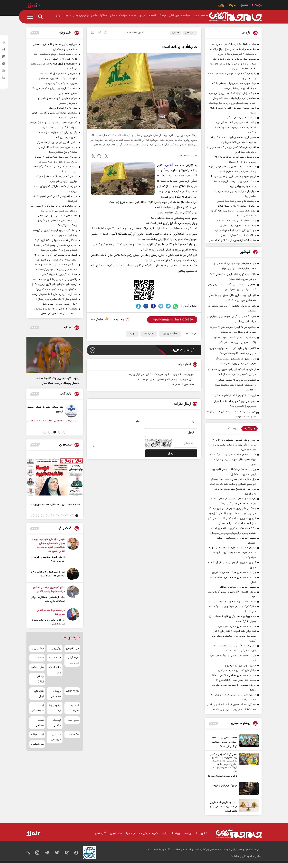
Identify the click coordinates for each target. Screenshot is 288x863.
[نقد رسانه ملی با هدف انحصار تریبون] (73, 411)
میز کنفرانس (37, 744)
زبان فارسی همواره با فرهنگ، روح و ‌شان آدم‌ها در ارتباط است (48, 574)
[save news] (105, 33)
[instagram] (3, 43)
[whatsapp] (175, 306)
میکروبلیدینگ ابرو (54, 708)
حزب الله (148, 333)
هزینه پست (55, 658)
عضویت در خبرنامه (148, 833)
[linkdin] (145, 306)
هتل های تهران (39, 693)
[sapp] (3, 71)
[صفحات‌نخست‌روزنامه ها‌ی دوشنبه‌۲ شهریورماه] (54, 476)
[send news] (99, 33)
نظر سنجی (100, 833)
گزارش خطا (97, 319)
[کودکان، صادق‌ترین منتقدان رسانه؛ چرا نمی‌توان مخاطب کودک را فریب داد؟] (248, 741)
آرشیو (165, 833)
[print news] (92, 33)
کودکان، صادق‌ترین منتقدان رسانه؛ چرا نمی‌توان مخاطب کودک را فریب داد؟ (224, 742)
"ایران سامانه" (238, 856)
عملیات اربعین (170, 333)
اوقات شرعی (116, 833)
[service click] (221, 6)
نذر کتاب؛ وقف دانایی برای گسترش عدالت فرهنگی (48, 622)
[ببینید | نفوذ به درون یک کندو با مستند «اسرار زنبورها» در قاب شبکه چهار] (54, 355)
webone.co (72, 691)
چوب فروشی (72, 648)
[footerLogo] (239, 833)
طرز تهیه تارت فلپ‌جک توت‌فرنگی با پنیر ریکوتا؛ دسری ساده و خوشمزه (231, 414)
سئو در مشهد (37, 667)
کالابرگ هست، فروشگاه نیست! (222, 776)
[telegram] (3, 50)
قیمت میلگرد (37, 734)
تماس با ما (201, 833)
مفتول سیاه (73, 720)
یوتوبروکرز (56, 648)
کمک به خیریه (75, 708)
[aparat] (3, 64)
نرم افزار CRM (40, 679)
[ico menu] (31, 16)
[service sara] (244, 6)
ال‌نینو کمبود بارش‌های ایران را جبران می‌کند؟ (48, 559)
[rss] (3, 78)
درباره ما (188, 833)
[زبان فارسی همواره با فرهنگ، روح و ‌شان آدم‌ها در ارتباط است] (73, 574)
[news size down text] (106, 156)
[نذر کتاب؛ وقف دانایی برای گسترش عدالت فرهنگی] (73, 617)
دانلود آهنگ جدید (55, 669)
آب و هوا (130, 833)
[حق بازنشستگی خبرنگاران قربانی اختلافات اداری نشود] (73, 594)
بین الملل (190, 33)
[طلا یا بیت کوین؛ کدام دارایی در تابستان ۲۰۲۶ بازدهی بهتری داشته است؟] (248, 806)
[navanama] (257, 6)
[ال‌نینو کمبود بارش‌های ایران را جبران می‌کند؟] (73, 550)
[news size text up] (93, 156)
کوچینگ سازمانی (57, 722)
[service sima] (232, 6)
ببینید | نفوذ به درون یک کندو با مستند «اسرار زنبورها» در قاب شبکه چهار (57, 381)
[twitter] (3, 57)
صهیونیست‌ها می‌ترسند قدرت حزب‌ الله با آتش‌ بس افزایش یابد (161, 374)
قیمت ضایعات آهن (37, 708)
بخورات (40, 658)
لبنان (132, 333)
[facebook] (153, 306)
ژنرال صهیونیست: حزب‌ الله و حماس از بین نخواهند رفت (165, 380)
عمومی (175, 33)
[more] (213, 723)
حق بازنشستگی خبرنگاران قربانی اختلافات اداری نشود (48, 599)
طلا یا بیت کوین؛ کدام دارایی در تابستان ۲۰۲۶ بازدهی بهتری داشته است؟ (223, 806)
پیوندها (176, 833)
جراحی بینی (38, 648)
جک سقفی (73, 734)
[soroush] (138, 306)
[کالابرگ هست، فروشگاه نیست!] (248, 765)
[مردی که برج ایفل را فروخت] (248, 788)
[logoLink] (235, 17)
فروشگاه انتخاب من (56, 693)
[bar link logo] (33, 6)
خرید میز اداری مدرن (55, 737)
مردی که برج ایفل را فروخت (224, 786)
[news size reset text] (99, 156)
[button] (64, 432)
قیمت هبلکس (40, 722)
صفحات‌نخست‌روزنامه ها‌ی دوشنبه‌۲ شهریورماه (55, 505)
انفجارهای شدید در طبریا (181, 385)
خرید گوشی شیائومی (73, 660)
